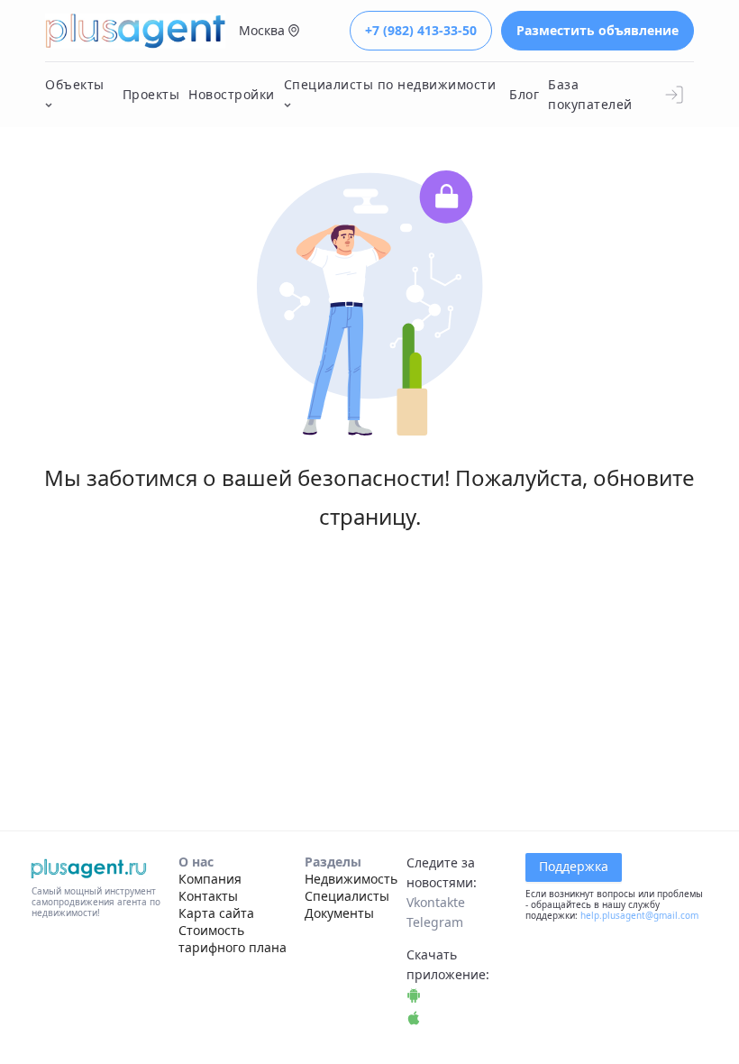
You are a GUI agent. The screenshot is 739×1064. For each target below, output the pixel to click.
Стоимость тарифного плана (232, 939)
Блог (524, 94)
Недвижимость (351, 878)
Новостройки (231, 94)
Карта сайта (216, 913)
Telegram (434, 922)
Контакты (208, 895)
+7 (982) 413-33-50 (421, 30)
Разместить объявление (597, 30)
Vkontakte (435, 902)
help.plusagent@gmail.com (639, 915)
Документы (339, 913)
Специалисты (347, 895)
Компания (210, 878)
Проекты (151, 94)
